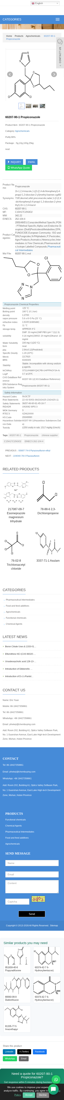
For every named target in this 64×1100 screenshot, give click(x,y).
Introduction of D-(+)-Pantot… (19, 676)
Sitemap (54, 925)
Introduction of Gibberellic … (19, 669)
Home (9, 36)
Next (54, 74)
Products (19, 36)
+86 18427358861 (23, 718)
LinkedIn (9, 1051)
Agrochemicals (33, 36)
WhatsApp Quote (20, 167)
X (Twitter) (24, 1051)
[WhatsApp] (56, 1079)
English (38, 3)
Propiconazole (31, 435)
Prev (10, 74)
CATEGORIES (12, 19)
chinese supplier (50, 435)
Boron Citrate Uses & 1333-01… (20, 646)
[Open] (60, 53)
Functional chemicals (16, 618)
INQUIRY (15, 162)
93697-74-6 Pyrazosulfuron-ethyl (34, 450)
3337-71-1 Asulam (48, 560)
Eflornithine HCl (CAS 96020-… (20, 654)
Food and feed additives (17, 606)
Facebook (40, 1051)
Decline (43, 1095)
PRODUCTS (14, 813)
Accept (29, 1095)
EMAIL (31, 162)
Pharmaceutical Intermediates (20, 600)
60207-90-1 (15, 435)
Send (32, 913)
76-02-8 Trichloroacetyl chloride (16, 564)
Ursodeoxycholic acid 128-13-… (20, 661)
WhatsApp (10, 1058)
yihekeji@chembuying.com (22, 724)
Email (23, 1058)
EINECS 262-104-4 (34, 441)
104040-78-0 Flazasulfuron (26, 456)
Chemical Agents (14, 624)
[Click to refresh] (38, 899)
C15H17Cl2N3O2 (12, 441)
